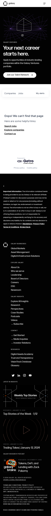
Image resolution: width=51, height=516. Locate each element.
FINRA (39, 489)
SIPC (5, 492)
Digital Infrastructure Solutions (25, 256)
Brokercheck (25, 227)
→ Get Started (17, 335)
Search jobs (10, 126)
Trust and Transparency (22, 358)
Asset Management (20, 252)
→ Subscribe (17, 324)
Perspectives (17, 309)
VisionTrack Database (21, 362)
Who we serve (17, 271)
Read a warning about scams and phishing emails (23, 510)
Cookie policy (32, 168)
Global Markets (18, 248)
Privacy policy (19, 168)
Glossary (15, 365)
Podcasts (15, 316)
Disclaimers (27, 224)
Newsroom (16, 290)
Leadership (16, 275)
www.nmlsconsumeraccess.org (16, 504)
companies (10, 93)
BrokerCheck (12, 492)
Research (15, 305)
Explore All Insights (19, 301)
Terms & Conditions (11, 227)
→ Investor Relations (21, 343)
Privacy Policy (38, 224)
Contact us (10, 133)
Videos (14, 320)
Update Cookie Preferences (14, 480)
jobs (20, 93)
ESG (13, 286)
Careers (15, 282)
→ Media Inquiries (19, 339)
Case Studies (17, 312)
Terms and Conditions (12, 485)
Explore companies (14, 129)
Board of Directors (19, 278)
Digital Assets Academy (22, 354)
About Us (15, 267)
